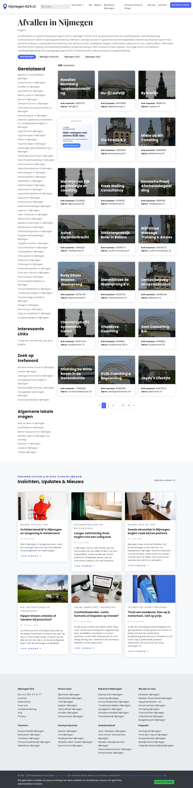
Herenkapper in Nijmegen (32, 172)
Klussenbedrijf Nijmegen (31, 731)
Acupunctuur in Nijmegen (31, 82)
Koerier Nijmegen (27, 371)
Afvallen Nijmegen (68, 712)
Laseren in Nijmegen (29, 210)
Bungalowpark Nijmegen (151, 720)
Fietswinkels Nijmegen (70, 698)
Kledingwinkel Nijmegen (71, 738)
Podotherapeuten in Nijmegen (34, 268)
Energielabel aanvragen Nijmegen (31, 393)
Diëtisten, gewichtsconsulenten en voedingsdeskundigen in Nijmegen (35, 123)
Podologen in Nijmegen (30, 264)
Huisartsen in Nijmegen (30, 189)
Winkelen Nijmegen (149, 694)
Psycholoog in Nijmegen (31, 276)
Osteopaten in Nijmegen (31, 256)
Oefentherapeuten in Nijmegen (35, 231)
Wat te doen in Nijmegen (31, 423)
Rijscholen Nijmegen (69, 694)
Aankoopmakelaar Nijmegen (33, 399)
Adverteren (180, 5)
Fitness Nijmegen (27, 452)
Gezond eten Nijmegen (70, 716)
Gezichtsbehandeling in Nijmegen (36, 160)
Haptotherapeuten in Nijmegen (35, 168)
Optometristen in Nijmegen (33, 247)
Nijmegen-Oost (72, 57)
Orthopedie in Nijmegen (31, 251)
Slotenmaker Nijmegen (110, 752)
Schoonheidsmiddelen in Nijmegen (31, 282)
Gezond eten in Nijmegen (31, 164)
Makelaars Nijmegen (29, 745)
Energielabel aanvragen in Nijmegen (32, 381)
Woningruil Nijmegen (149, 731)
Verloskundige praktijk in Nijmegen (31, 299)
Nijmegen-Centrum (49, 57)
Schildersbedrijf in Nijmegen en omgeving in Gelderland (41, 531)
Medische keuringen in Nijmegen (35, 222)
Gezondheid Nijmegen (70, 709)
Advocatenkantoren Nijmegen (115, 749)
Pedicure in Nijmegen (29, 260)
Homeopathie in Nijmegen (32, 176)
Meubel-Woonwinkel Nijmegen (155, 698)
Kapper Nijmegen (67, 705)
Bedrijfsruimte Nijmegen (151, 742)
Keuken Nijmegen (67, 731)
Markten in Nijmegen (29, 443)
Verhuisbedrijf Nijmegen (111, 716)
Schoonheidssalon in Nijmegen (34, 289)
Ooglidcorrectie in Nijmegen (33, 243)
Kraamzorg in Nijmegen (30, 202)
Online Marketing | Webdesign (94, 607)
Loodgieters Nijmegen (110, 709)
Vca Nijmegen (65, 734)
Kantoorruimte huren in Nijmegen (36, 367)
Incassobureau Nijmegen (152, 738)
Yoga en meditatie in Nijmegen (34, 313)
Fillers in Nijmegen (27, 139)
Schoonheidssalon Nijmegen (113, 701)
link (36, 340)
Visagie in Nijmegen (28, 305)
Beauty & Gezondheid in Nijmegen (31, 76)
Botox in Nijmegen (27, 99)
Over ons (23, 705)
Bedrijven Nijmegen (109, 7)
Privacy (22, 716)
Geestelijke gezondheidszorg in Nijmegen (35, 149)
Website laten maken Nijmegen (75, 742)
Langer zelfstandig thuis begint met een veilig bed (92, 535)
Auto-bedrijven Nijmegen (112, 731)
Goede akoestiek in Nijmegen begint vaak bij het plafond (149, 531)
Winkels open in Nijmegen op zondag (33, 437)
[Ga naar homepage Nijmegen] (19, 7)
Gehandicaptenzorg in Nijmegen (35, 155)
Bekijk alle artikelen (163, 480)
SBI (90, 5)
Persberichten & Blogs (133, 7)
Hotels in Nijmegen (28, 448)
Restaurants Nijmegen (110, 694)
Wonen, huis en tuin (34, 524)
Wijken (98, 5)
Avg (20, 712)
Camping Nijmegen (149, 709)
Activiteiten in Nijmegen (31, 427)
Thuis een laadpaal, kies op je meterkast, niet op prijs (149, 614)
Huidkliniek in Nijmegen (30, 181)
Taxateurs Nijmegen (29, 738)
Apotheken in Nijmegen (30, 91)
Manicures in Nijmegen (30, 218)
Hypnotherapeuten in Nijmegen (35, 193)
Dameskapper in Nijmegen (32, 115)
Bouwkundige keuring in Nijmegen (36, 387)
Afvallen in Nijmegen (29, 86)
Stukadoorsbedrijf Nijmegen (113, 712)
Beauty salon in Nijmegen (31, 95)
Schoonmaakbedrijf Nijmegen (34, 742)
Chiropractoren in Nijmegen (33, 103)
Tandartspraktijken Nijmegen (114, 705)
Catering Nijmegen (108, 698)
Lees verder (29, 556)
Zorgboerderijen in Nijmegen (33, 317)
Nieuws (151, 5)
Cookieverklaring (27, 709)
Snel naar (76, 5)
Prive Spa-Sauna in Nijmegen (33, 272)
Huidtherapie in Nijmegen (31, 185)
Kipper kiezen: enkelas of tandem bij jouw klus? (38, 617)
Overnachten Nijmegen (151, 712)
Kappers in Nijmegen (29, 197)
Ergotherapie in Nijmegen (32, 135)
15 (129, 405)
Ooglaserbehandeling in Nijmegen (31, 237)
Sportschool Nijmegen (70, 745)
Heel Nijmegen (27, 56)
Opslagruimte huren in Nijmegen (35, 375)
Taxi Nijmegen (65, 701)
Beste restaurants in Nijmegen (34, 431)
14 (123, 405)
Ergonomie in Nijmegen (30, 131)
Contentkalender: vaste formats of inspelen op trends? (96, 614)
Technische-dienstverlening (147, 607)
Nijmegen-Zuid (92, 57)
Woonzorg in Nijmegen (30, 309)
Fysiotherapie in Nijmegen (32, 143)
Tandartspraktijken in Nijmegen (35, 293)
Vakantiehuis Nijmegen (150, 716)
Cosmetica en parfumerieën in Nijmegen (35, 109)
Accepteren (164, 782)
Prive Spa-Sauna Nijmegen (153, 734)
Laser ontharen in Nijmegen (33, 214)
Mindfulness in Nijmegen (31, 227)
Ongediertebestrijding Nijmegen (156, 745)
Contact (162, 5)
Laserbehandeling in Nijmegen (34, 206)
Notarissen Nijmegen (29, 734)
